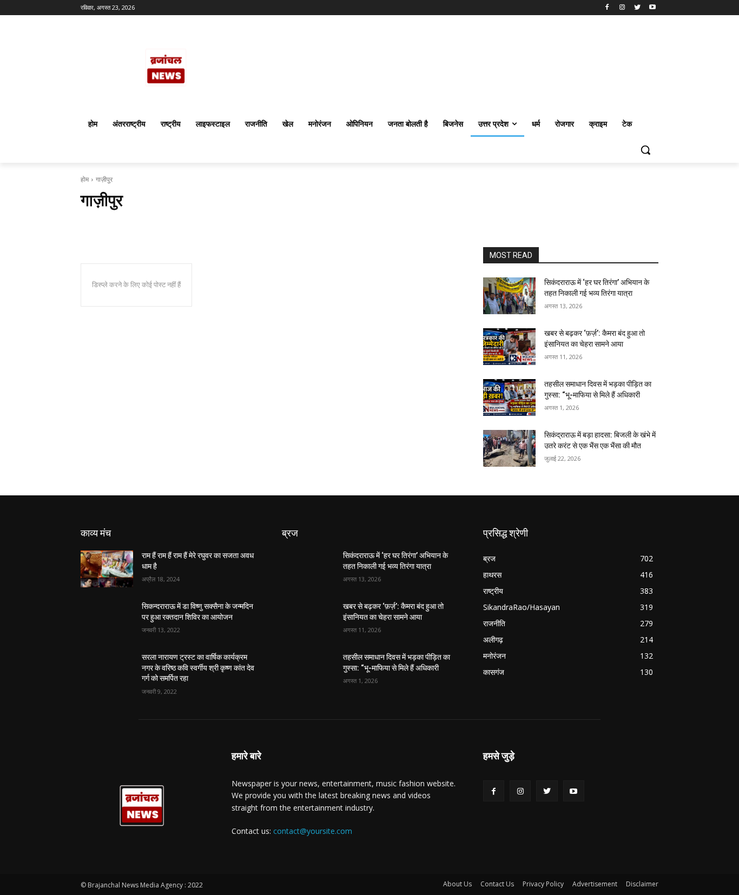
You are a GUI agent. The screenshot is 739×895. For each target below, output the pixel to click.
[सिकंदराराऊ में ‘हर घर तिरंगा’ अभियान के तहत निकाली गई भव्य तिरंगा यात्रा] (509, 295)
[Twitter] (637, 8)
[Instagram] (622, 8)
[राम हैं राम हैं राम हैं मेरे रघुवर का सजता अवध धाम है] (107, 569)
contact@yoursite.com (312, 831)
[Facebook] (607, 8)
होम (85, 179)
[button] (645, 150)
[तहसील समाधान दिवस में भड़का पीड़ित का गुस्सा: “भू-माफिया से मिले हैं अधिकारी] (509, 397)
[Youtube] (652, 8)
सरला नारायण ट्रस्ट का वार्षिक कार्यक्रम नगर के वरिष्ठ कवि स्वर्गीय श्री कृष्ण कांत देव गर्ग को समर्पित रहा (198, 667)
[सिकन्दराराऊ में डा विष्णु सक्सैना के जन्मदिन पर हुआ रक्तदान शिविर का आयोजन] (107, 619)
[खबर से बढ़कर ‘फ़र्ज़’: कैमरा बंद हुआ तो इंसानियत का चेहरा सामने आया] (509, 346)
